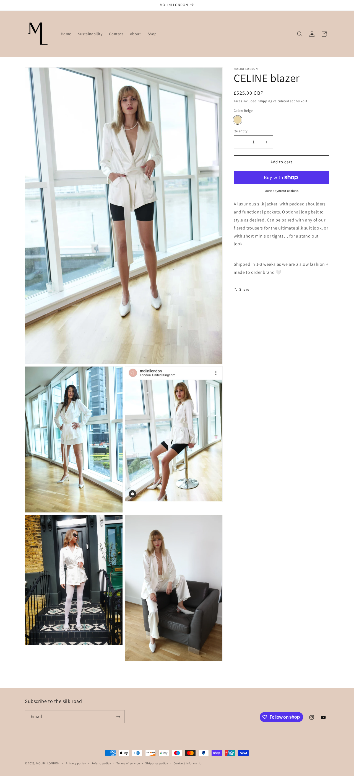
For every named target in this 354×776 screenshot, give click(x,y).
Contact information (189, 763)
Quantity (241, 131)
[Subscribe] (118, 716)
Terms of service (128, 763)
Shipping (265, 101)
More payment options (281, 191)
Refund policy (101, 763)
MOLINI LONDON (48, 763)
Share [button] (244, 289)
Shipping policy (156, 763)
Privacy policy (76, 763)
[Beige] (237, 120)
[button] (300, 34)
